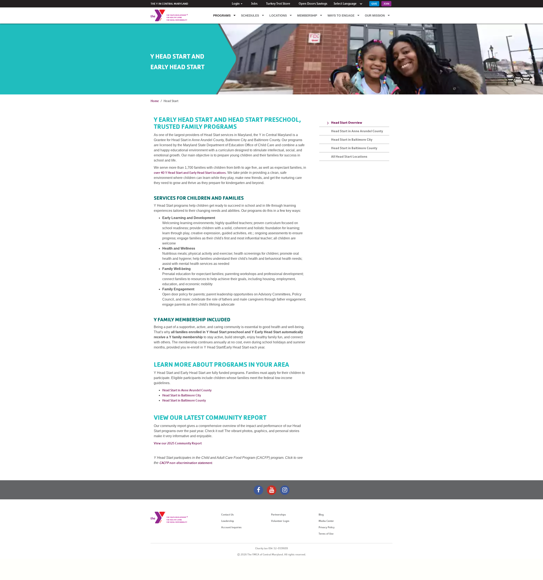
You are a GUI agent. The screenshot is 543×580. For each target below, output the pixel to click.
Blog (321, 514)
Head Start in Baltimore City (181, 395)
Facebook (258, 490)
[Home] (158, 15)
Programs (222, 15)
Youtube (271, 490)
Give (374, 4)
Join (386, 4)
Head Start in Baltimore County (184, 400)
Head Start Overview (346, 123)
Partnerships (278, 514)
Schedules (250, 15)
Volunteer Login (280, 521)
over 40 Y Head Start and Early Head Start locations (190, 173)
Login (236, 3)
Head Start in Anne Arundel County (186, 390)
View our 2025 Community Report (178, 443)
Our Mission (375, 15)
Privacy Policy (326, 527)
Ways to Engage (341, 15)
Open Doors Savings (313, 3)
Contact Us (227, 514)
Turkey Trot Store (278, 3)
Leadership (227, 521)
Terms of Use (326, 533)
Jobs (254, 3)
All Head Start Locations (349, 156)
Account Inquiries (231, 527)
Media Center (326, 521)
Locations (278, 15)
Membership (307, 15)
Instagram (285, 490)
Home (155, 101)
